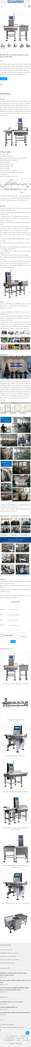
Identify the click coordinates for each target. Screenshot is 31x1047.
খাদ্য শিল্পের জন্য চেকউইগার (6, 950)
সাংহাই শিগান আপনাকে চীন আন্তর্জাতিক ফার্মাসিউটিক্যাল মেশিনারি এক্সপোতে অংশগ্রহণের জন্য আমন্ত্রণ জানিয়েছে (14, 989)
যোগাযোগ (19, 1040)
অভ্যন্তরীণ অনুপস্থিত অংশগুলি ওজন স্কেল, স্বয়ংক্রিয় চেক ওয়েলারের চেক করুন (15, 828)
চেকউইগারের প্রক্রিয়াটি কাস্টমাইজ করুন (9, 1007)
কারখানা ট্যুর (22, 1036)
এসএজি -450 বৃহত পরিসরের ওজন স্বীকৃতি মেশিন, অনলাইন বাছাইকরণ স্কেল (15, 866)
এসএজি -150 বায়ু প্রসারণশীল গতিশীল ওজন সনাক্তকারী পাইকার (15, 903)
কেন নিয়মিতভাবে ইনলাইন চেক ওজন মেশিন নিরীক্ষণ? (11, 1002)
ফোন (1, 620)
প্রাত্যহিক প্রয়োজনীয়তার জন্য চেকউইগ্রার (9, 960)
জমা (13, 641)
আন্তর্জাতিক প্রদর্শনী (9, 1038)
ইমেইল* (2, 610)
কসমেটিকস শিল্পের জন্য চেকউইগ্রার (8, 956)
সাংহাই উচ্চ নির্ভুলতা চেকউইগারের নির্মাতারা (15, 756)
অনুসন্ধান (4, 79)
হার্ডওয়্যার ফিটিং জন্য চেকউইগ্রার (7, 963)
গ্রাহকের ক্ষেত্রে (20, 1038)
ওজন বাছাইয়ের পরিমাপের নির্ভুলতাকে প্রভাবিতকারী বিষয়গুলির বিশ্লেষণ (15, 1013)
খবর (6, 1036)
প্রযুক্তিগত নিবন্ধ (14, 1036)
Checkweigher (9, 1040)
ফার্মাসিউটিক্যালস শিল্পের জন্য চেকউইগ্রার (9, 953)
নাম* (1, 615)
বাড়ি (27, 1038)
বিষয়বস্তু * (2, 625)
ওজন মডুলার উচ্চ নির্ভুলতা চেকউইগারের (15, 720)
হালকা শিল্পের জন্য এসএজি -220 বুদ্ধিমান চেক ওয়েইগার (15, 684)
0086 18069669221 (8, 1025)
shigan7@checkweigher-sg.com (13, 1027)
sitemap (26, 1040)
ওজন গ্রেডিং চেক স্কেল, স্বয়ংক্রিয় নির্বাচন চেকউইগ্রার (15, 792)
